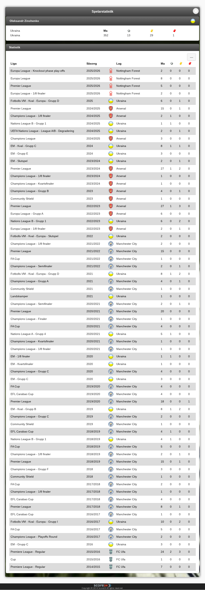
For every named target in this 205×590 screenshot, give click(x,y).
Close (196, 11)
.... (191, 57)
